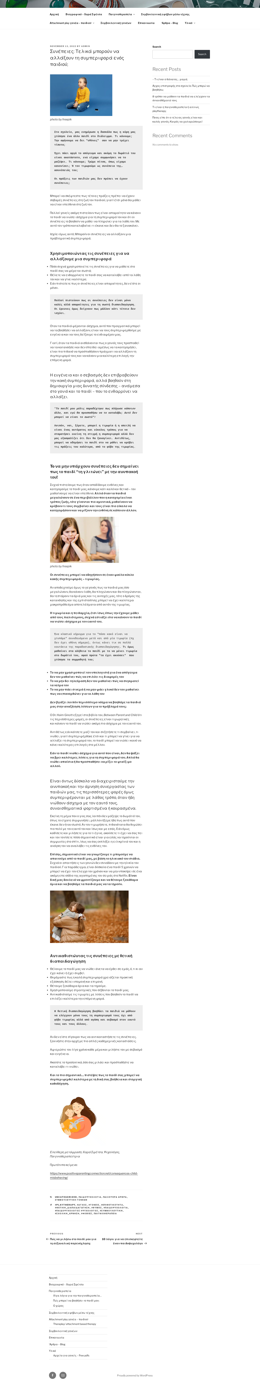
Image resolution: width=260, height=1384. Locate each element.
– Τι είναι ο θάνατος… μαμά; (170, 79)
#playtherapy (65, 1205)
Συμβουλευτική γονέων (116, 22)
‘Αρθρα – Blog (169, 22)
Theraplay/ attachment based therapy (74, 1323)
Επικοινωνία (146, 22)
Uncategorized (66, 1197)
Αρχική (54, 14)
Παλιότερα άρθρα (115, 1197)
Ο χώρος (58, 1305)
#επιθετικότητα (112, 1205)
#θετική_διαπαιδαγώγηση (72, 1207)
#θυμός (96, 1207)
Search (156, 46)
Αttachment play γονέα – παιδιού (70, 22)
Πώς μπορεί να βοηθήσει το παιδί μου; (76, 1300)
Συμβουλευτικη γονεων (71, 1200)
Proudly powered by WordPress (135, 1375)
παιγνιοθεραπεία (105, 1213)
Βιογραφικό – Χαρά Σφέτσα (84, 14)
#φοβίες (86, 1213)
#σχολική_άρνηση (67, 1213)
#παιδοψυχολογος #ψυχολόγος (76, 1210)
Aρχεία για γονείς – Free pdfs (71, 1355)
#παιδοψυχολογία (116, 1207)
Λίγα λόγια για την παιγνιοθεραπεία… (77, 1295)
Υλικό (188, 22)
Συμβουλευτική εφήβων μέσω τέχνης (165, 14)
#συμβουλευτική (111, 1210)
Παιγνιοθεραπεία (120, 14)
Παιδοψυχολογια (90, 1197)
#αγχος (82, 1205)
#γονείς (94, 1205)
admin (85, 46)
